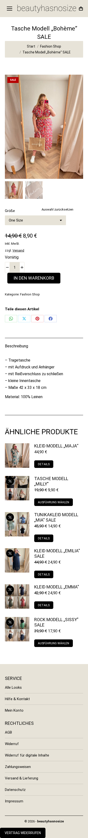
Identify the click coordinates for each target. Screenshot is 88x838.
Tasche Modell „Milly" (51, 481)
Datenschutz (15, 790)
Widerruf (12, 744)
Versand (18, 250)
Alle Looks (13, 687)
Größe (10, 211)
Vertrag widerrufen (23, 833)
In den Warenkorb (33, 278)
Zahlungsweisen (18, 767)
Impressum (14, 801)
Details (44, 464)
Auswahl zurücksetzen (57, 209)
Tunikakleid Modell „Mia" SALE (56, 517)
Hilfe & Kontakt (17, 699)
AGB (8, 732)
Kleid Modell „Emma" (56, 586)
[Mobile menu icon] (9, 8)
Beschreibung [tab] (16, 346)
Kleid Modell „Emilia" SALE (57, 553)
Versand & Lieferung (21, 778)
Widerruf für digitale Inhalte (27, 755)
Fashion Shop (30, 294)
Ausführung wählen (53, 502)
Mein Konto (14, 710)
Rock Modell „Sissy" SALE (56, 622)
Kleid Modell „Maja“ (56, 445)
